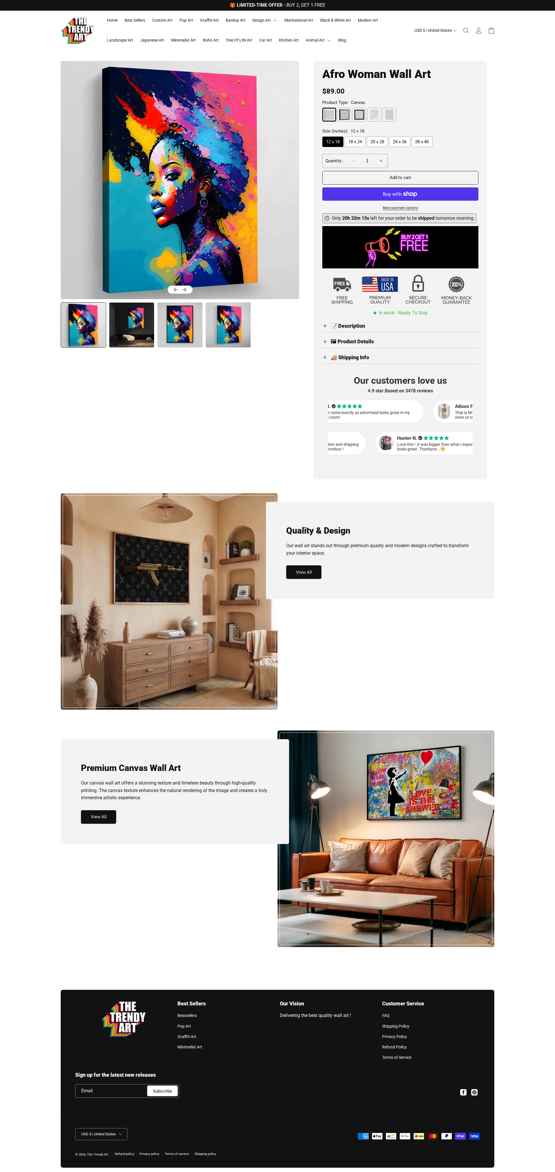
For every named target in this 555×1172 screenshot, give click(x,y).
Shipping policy (205, 1154)
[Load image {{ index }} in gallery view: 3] (180, 325)
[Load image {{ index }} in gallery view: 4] (228, 325)
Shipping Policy (395, 1026)
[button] (466, 30)
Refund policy (124, 1154)
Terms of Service (396, 1057)
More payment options (400, 208)
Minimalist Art (189, 1047)
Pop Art (184, 1026)
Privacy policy (149, 1154)
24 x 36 (399, 141)
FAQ (386, 1015)
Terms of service (177, 1154)
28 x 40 (422, 141)
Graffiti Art (186, 1036)
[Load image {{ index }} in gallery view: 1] (83, 325)
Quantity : (334, 160)
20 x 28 (377, 141)
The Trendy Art (97, 1154)
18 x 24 (355, 141)
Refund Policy (394, 1047)
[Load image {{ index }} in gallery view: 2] (131, 325)
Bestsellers (187, 1015)
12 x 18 (333, 141)
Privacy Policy (394, 1036)
